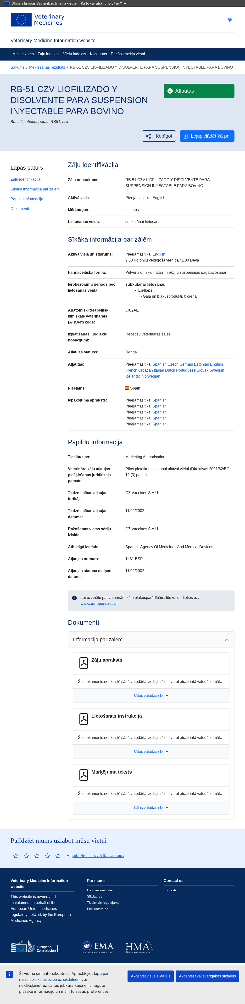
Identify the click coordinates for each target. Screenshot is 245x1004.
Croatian (145, 370)
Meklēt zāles (23, 54)
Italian (159, 370)
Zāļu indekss (48, 54)
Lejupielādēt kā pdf (211, 136)
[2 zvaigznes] (21, 855)
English (158, 198)
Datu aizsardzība (100, 890)
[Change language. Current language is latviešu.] (229, 19)
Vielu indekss (74, 54)
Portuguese (186, 370)
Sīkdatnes (94, 896)
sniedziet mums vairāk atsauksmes (98, 855)
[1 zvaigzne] (16, 855)
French (131, 370)
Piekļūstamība (97, 909)
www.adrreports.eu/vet (99, 604)
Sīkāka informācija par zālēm (35, 189)
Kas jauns (98, 54)
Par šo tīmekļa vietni (128, 54)
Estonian (201, 364)
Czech (172, 364)
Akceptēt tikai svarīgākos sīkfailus (207, 976)
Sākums (17, 67)
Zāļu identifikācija (25, 179)
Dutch (170, 370)
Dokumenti (20, 209)
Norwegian (151, 376)
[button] (159, 136)
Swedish (216, 370)
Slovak (202, 370)
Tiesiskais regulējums (103, 902)
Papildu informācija (27, 199)
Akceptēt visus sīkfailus (150, 976)
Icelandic (133, 376)
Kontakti (170, 890)
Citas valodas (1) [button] (148, 695)
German (186, 364)
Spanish (159, 364)
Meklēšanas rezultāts (47, 67)
